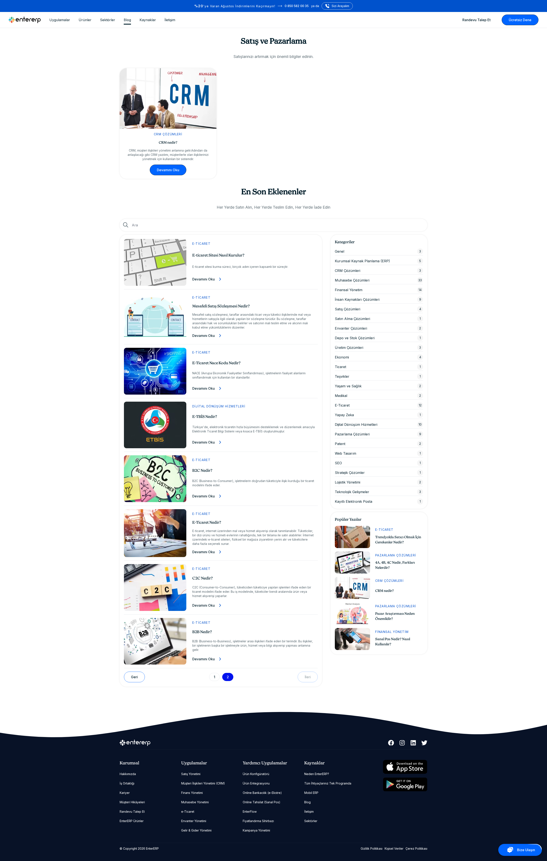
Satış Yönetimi (190, 774)
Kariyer (125, 793)
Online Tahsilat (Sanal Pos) (261, 802)
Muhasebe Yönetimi (195, 802)
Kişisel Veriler (394, 848)
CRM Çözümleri (168, 134)
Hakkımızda (128, 774)
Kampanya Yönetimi (256, 830)
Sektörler (107, 20)
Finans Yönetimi (192, 793)
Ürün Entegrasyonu (256, 783)
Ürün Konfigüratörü (256, 774)
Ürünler (85, 20)
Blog (127, 20)
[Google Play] (405, 784)
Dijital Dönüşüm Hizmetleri (218, 406)
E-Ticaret (201, 243)
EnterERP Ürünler (132, 821)
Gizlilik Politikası (371, 848)
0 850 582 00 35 (297, 6)
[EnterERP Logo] (25, 19)
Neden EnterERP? (316, 774)
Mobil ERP (311, 793)
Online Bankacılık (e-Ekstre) (262, 793)
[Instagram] (402, 743)
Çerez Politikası (416, 848)
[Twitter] (424, 743)
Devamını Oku (168, 170)
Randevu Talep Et (476, 20)
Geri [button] (134, 677)
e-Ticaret (187, 811)
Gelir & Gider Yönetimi (196, 830)
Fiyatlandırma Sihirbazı (258, 821)
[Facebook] (391, 743)
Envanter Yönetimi (193, 821)
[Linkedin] (413, 743)
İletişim (170, 20)
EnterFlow (250, 811)
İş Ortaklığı (127, 783)
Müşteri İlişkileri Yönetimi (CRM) (203, 783)
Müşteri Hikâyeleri (132, 802)
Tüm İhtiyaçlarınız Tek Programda (327, 783)
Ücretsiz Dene (520, 20)
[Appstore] (405, 767)
